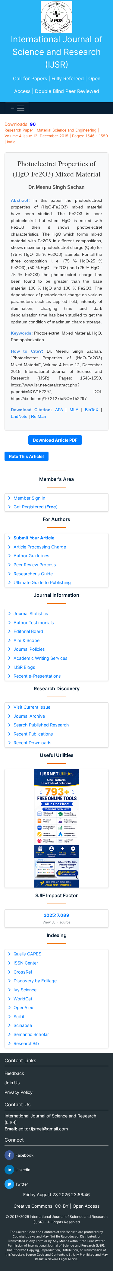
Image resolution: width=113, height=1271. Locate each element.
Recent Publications (33, 733)
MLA (74, 409)
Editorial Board (28, 631)
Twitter (21, 1184)
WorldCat (23, 998)
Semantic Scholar (31, 1034)
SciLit (19, 1016)
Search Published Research (41, 724)
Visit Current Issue (32, 707)
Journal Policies (29, 649)
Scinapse (23, 1025)
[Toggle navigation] (17, 108)
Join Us (12, 1082)
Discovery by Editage (35, 980)
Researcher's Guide (33, 573)
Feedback (14, 1073)
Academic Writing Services (40, 658)
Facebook (23, 1155)
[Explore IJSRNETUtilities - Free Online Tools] (56, 828)
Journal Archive (29, 716)
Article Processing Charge (40, 546)
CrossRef (23, 971)
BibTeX (91, 409)
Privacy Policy (19, 1092)
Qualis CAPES (27, 953)
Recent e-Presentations (37, 675)
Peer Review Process (35, 564)
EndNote (19, 416)
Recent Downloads (33, 742)
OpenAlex (23, 1007)
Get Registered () (36, 506)
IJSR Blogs (24, 667)
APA (59, 409)
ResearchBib (26, 1043)
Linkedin (22, 1170)
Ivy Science (25, 989)
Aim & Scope (26, 640)
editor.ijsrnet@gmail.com (43, 1128)
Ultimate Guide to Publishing (42, 582)
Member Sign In (29, 497)
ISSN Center (26, 962)
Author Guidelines (31, 555)
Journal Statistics (31, 613)
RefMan (38, 416)
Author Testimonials (34, 622)
